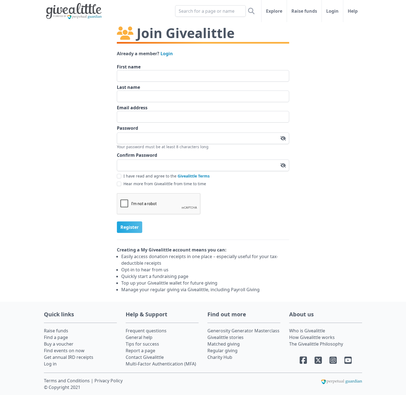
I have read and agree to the (166, 176)
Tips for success (142, 344)
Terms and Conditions (67, 381)
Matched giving (223, 344)
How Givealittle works (312, 337)
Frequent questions (146, 331)
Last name (128, 87)
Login (332, 11)
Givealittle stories (225, 337)
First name (129, 67)
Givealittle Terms (194, 176)
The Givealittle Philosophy (316, 344)
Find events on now (64, 351)
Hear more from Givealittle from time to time (164, 183)
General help (139, 337)
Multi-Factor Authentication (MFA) (161, 364)
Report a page (140, 351)
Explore (274, 11)
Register (129, 227)
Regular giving (222, 351)
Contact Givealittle (145, 357)
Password (127, 128)
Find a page (56, 337)
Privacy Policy (108, 381)
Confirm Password (137, 155)
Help (353, 11)
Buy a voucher (58, 344)
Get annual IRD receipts (68, 357)
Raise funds (304, 11)
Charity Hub (219, 357)
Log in (50, 364)
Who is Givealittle (307, 331)
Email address (132, 108)
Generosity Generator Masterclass (243, 331)
